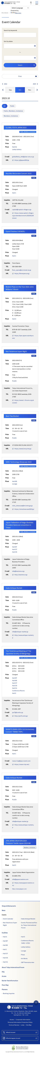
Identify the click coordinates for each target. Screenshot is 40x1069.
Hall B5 (14, 481)
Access (4, 976)
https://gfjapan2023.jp (21, 160)
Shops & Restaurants (9, 906)
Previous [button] (3, 90)
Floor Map (5, 985)
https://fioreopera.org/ (22, 273)
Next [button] (37, 90)
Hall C (14, 193)
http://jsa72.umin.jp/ (21, 716)
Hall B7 (14, 547)
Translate (18, 13)
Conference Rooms (18, 691)
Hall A (14, 319)
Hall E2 (14, 147)
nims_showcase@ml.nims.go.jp (22, 506)
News (3, 910)
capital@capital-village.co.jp (21, 209)
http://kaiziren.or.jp (20, 575)
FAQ (3, 972)
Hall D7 (14, 549)
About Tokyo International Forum (13, 967)
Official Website (4, 13)
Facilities (5, 933)
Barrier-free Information (10, 981)
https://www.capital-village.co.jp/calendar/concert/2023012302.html (23, 215)
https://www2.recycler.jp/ (22, 449)
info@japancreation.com (20, 879)
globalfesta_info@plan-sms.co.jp (23, 157)
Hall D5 (14, 552)
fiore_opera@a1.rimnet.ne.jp (21, 270)
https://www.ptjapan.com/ (19, 889)
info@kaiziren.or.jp (18, 571)
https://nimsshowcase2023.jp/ (24, 509)
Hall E (14, 693)
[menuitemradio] (4, 106)
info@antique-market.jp (20, 632)
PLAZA (14, 381)
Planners (5, 989)
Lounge (14, 484)
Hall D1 (14, 688)
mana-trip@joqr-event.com (21, 761)
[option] (10, 90)
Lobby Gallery (16, 149)
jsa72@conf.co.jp (17, 712)
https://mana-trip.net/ (21, 764)
